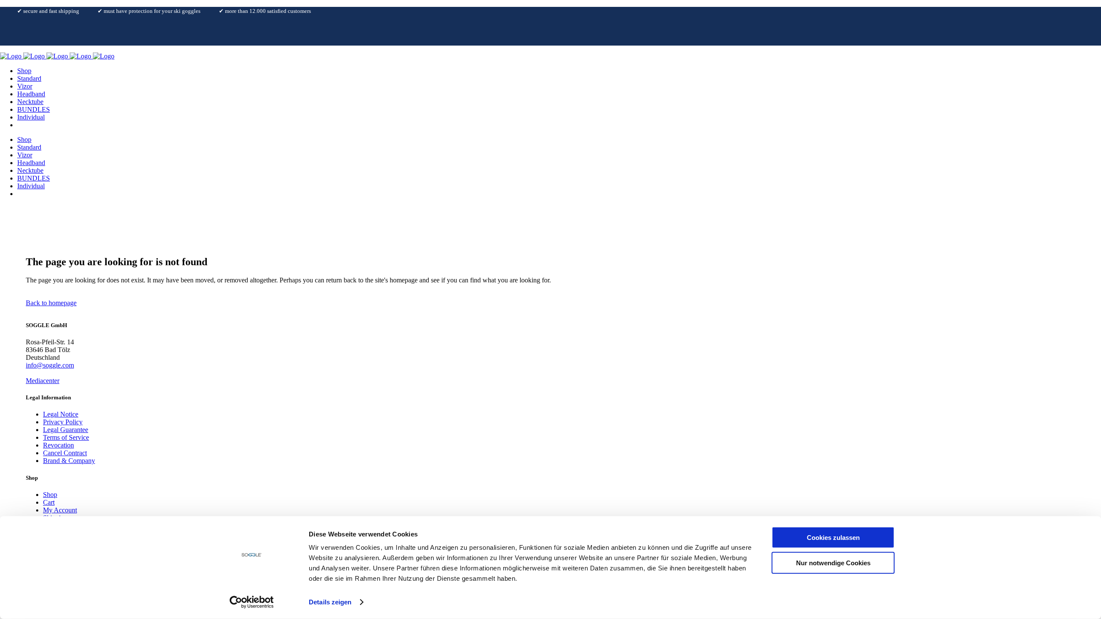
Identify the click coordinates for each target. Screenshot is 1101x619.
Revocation (58, 445)
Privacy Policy (63, 422)
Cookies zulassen (833, 537)
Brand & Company (69, 460)
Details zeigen (330, 602)
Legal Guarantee (65, 429)
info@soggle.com (50, 365)
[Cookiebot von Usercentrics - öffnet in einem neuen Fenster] (251, 602)
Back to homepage (51, 302)
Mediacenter (42, 380)
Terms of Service (66, 437)
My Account (60, 510)
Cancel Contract (65, 453)
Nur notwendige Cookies (833, 562)
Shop (50, 494)
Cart (49, 502)
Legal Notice (60, 414)
